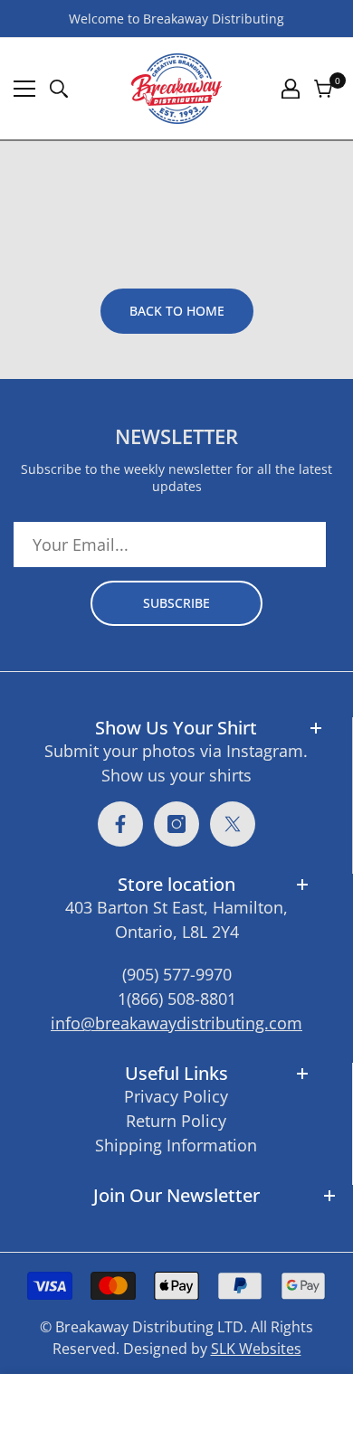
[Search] (59, 89)
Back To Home (176, 310)
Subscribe (176, 602)
